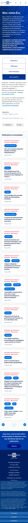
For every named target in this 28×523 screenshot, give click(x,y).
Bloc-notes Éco (14, 77)
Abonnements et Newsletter (11, 105)
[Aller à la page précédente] (3, 424)
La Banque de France (14, 467)
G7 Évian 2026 (14, 465)
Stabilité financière (14, 475)
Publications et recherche (14, 478)
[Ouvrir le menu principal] (2, 3)
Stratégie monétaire (14, 472)
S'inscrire (14, 446)
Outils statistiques (14, 71)
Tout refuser (14, 516)
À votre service (14, 470)
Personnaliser (14, 520)
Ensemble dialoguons (14, 462)
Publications (14, 60)
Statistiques (14, 66)
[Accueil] (14, 456)
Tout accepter (14, 513)
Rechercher (5, 112)
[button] (25, 3)
